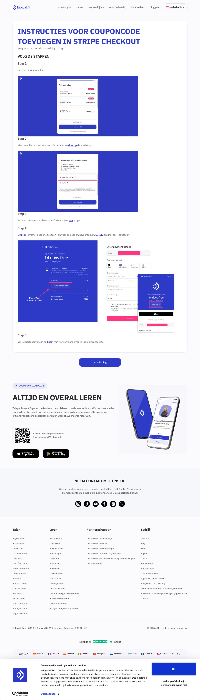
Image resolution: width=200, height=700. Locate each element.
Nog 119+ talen (19, 613)
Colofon (144, 598)
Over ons (145, 538)
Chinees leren (19, 588)
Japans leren (18, 598)
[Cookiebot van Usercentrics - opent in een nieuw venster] (20, 694)
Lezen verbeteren (58, 603)
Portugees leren (20, 608)
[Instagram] (78, 504)
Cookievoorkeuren (150, 573)
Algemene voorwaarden (152, 578)
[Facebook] (104, 504)
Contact (144, 558)
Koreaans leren (19, 603)
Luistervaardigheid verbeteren (64, 593)
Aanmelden (137, 7)
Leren (79, 7)
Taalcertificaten (57, 588)
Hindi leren (17, 593)
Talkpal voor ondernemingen (100, 548)
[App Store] (25, 453)
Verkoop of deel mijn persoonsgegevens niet (174, 683)
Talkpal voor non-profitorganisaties (104, 553)
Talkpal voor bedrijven (97, 543)
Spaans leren (18, 543)
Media (144, 548)
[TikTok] (87, 504)
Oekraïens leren (20, 563)
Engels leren (18, 538)
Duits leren (17, 558)
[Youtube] (95, 504)
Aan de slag (100, 362)
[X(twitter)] (122, 504)
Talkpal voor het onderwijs (99, 538)
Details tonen (48, 693)
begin (50, 341)
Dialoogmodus (57, 583)
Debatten (54, 558)
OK (174, 669)
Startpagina (64, 7)
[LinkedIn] (113, 504)
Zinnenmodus (56, 573)
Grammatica (56, 538)
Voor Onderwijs (117, 7)
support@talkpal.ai (127, 492)
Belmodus (54, 568)
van (71, 220)
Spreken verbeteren (59, 598)
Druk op (22, 234)
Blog (143, 543)
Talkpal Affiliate (94, 563)
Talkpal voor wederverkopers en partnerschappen (111, 558)
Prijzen (144, 553)
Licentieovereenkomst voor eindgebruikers (161, 588)
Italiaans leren (19, 553)
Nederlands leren (20, 568)
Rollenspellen (56, 548)
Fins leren (17, 578)
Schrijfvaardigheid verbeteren (64, 608)
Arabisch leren (19, 583)
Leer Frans (17, 548)
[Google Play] (56, 453)
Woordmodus (56, 578)
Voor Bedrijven (96, 7)
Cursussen (55, 543)
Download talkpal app (32, 385)
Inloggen (154, 7)
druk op (72, 145)
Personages (55, 553)
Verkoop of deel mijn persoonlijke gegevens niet (164, 593)
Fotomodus (55, 563)
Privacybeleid (147, 568)
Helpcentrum (147, 563)
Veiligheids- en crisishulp (153, 583)
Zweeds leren (19, 573)
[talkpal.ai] (21, 7)
